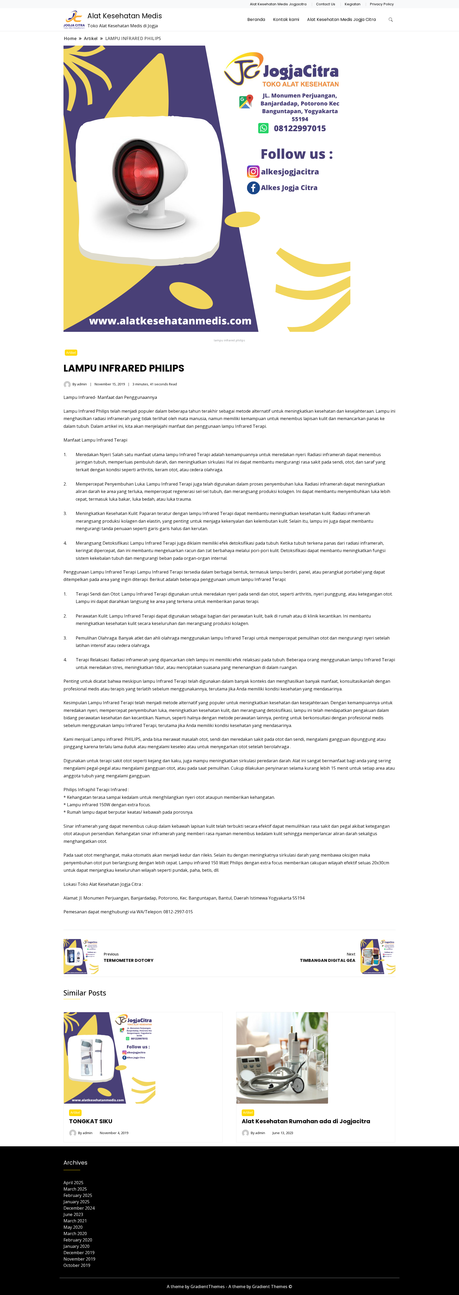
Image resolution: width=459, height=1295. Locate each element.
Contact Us (325, 4)
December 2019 (79, 1253)
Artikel (71, 352)
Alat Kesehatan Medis (124, 16)
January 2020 (76, 1246)
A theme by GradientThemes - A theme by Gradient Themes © (229, 1286)
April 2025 (73, 1183)
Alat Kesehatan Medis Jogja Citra (341, 19)
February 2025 (77, 1195)
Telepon (153, 912)
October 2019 (76, 1265)
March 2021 (75, 1221)
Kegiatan (352, 4)
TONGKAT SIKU (90, 1121)
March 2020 (75, 1233)
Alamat (70, 898)
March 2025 (75, 1189)
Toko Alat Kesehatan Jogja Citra (109, 884)
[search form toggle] (391, 20)
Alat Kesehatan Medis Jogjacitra (278, 4)
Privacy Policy (382, 4)
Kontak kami (286, 19)
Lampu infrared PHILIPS (116, 739)
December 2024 (79, 1208)
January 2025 (76, 1202)
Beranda (256, 19)
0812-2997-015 (178, 912)
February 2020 (77, 1240)
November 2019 (79, 1259)
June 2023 (73, 1214)
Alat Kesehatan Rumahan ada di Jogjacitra (306, 1121)
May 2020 (73, 1227)
